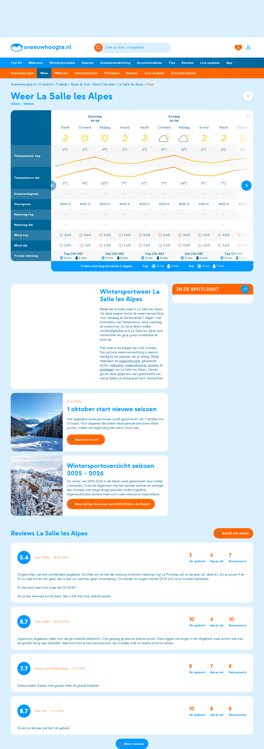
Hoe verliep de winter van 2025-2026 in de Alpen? (113, 504)
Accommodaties (149, 63)
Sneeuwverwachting (115, 63)
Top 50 (16, 63)
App (229, 63)
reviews (153, 365)
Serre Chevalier (104, 84)
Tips (172, 63)
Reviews (188, 63)
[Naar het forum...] (37, 422)
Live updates (210, 63)
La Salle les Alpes (131, 84)
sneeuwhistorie (135, 365)
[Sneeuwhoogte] (50, 48)
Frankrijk (61, 84)
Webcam (61, 73)
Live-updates (154, 73)
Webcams (35, 63)
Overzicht (46, 84)
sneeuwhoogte (129, 361)
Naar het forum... (88, 440)
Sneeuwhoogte (22, 73)
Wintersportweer (62, 63)
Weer (44, 73)
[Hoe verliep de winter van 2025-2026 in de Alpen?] (37, 486)
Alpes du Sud (80, 84)
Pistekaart (111, 73)
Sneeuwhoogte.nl (23, 84)
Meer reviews (134, 744)
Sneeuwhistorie (86, 73)
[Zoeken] (137, 48)
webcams (117, 365)
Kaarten (88, 63)
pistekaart (107, 370)
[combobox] (137, 48)
